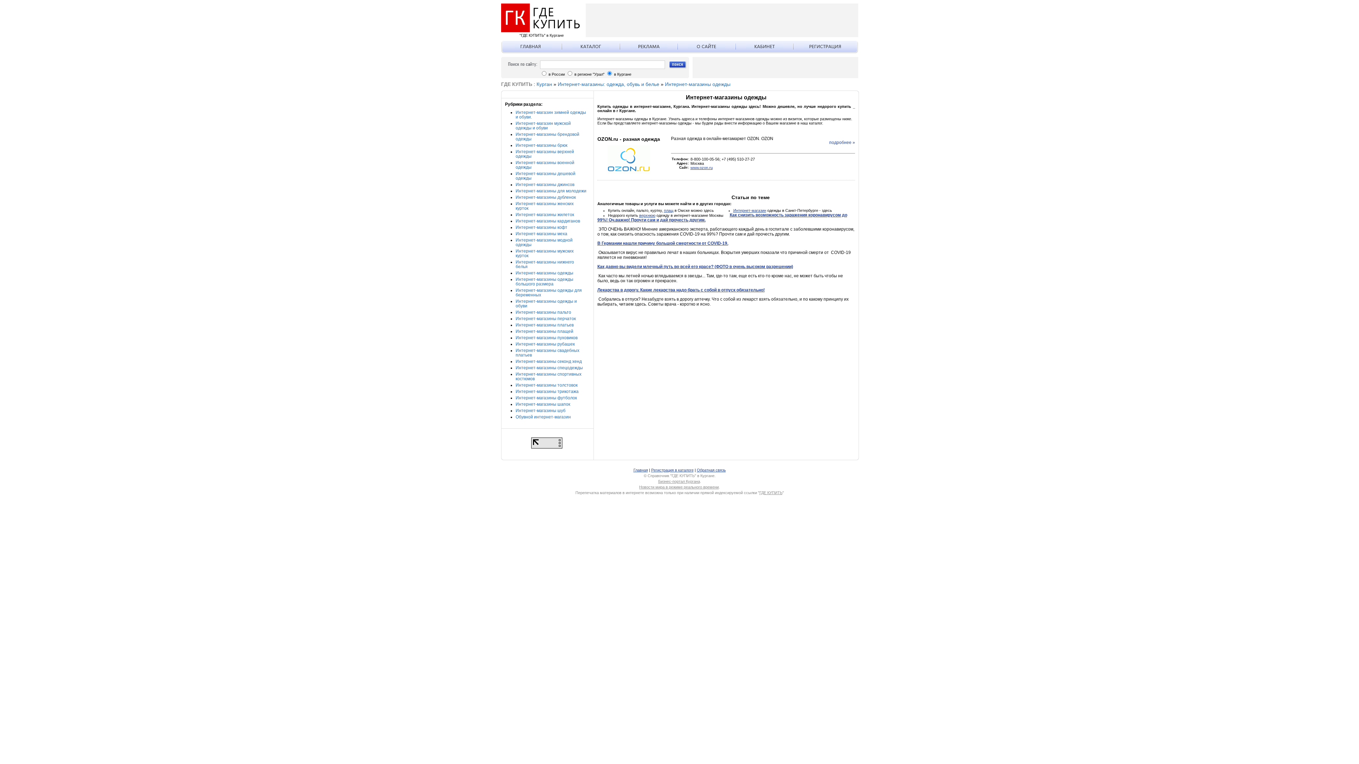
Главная (640, 470)
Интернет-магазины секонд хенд (549, 361)
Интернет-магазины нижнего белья (545, 264)
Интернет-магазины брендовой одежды (547, 136)
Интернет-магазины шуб (541, 410)
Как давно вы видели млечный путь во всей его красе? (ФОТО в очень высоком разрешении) (695, 266)
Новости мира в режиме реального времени (679, 487)
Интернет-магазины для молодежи (551, 191)
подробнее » (842, 142)
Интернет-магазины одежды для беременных (549, 292)
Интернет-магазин (749, 210)
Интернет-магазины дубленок (546, 197)
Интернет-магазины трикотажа (547, 391)
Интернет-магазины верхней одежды (545, 154)
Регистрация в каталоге (672, 470)
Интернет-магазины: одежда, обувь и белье (608, 84)
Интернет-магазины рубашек (545, 344)
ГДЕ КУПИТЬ (770, 493)
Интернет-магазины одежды (697, 84)
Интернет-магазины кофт (541, 227)
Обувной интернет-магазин (543, 417)
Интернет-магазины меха (541, 233)
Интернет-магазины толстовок (547, 385)
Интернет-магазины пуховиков (547, 337)
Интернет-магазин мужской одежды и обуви (543, 126)
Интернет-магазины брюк (541, 145)
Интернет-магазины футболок (546, 397)
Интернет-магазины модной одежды (544, 242)
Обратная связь (711, 470)
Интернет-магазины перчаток (546, 318)
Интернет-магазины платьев (545, 325)
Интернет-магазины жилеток (545, 214)
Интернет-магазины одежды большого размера (544, 281)
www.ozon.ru (701, 168)
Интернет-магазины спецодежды (549, 367)
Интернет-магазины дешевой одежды (545, 176)
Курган (544, 84)
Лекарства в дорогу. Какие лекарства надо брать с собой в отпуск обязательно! (681, 290)
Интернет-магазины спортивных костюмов (548, 376)
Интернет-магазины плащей (544, 331)
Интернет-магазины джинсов (545, 184)
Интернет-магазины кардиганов (548, 221)
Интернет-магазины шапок (543, 404)
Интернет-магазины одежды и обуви (546, 303)
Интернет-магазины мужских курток (545, 253)
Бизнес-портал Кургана (679, 481)
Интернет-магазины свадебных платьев (547, 353)
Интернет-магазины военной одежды (545, 165)
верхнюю (647, 215)
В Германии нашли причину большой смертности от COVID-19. (662, 243)
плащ (668, 210)
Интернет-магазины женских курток (545, 206)
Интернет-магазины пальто (543, 312)
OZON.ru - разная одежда (628, 139)
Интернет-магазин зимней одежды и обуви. (551, 115)
